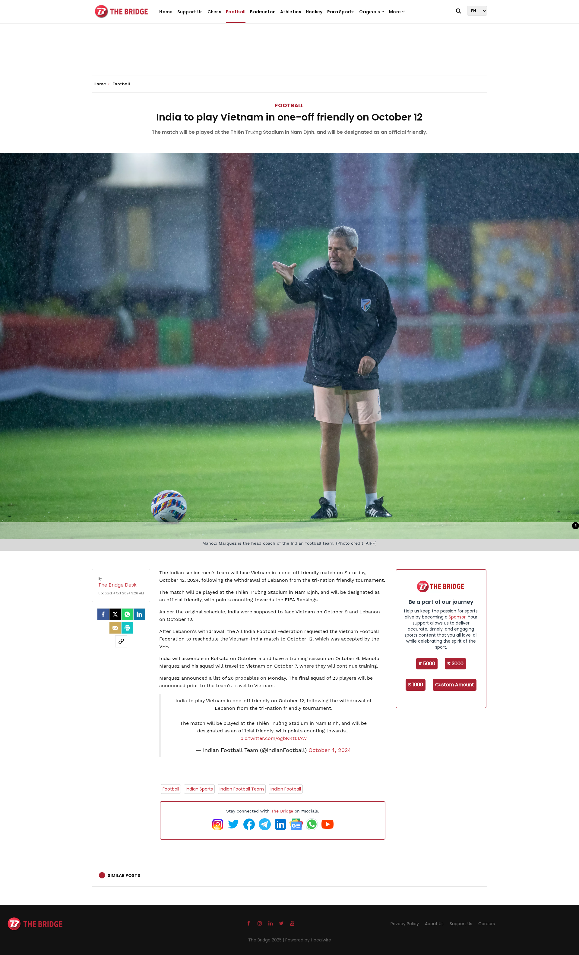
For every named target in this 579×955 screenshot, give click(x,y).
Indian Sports (199, 789)
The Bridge (282, 811)
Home (165, 12)
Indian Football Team (242, 789)
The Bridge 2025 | (266, 940)
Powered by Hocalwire (308, 940)
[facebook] (103, 614)
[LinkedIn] (139, 614)
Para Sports (341, 12)
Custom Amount (454, 684)
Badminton (263, 12)
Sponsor (457, 617)
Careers (486, 924)
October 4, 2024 (329, 750)
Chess (214, 12)
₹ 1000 (415, 684)
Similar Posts (124, 875)
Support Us (190, 12)
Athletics (290, 12)
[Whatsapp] (127, 614)
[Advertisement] (289, 57)
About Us (434, 924)
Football (235, 12)
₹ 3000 (455, 663)
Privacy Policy (405, 924)
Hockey (314, 12)
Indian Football (286, 789)
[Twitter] (115, 614)
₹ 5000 (427, 663)
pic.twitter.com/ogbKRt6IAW (273, 738)
